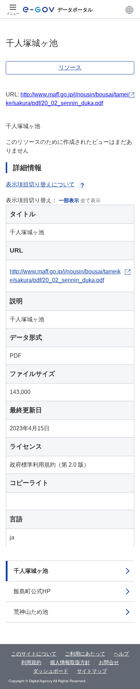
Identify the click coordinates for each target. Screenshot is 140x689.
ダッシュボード (50, 671)
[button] (129, 9)
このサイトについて (33, 654)
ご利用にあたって (85, 654)
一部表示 (69, 200)
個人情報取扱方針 (70, 662)
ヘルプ (121, 654)
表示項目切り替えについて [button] (40, 184)
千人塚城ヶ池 (31, 571)
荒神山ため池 (31, 612)
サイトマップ (92, 671)
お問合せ (109, 662)
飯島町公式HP (32, 591)
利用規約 (31, 662)
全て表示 (90, 200)
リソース (70, 67)
